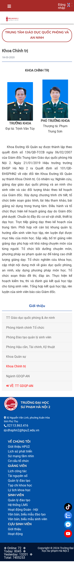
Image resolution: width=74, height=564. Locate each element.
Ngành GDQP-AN (18, 376)
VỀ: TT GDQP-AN (21, 386)
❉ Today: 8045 (15, 549)
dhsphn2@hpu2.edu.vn (23, 430)
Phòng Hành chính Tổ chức (25, 327)
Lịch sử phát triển (20, 451)
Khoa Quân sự (16, 356)
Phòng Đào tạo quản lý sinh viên (28, 337)
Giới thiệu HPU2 (19, 447)
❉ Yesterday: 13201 (16, 552)
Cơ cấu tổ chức (18, 461)
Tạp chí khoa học (20, 485)
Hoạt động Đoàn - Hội (23, 509)
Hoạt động (15, 534)
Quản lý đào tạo (19, 480)
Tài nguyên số (17, 476)
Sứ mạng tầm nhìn (21, 456)
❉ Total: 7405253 (18, 556)
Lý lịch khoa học (19, 490)
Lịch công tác (17, 471)
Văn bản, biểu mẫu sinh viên (27, 519)
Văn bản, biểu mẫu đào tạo (27, 514)
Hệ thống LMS (18, 505)
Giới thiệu (14, 529)
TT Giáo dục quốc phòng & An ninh (30, 318)
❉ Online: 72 (12, 548)
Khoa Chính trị (16, 366)
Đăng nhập (62, 6)
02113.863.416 (17, 425)
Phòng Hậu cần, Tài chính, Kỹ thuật (30, 347)
